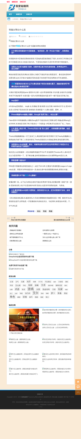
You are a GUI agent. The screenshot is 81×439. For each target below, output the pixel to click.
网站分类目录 (39, 397)
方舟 (43, 285)
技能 (30, 285)
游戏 (31, 288)
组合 (27, 175)
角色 (12, 296)
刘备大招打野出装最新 (18, 220)
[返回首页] (77, 381)
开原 (11, 285)
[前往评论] (77, 386)
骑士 (47, 297)
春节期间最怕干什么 (16, 237)
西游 (65, 293)
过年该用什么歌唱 (48, 230)
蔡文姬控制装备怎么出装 (62, 220)
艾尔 (35, 293)
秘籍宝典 (15, 2)
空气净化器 (13, 205)
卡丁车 (40, 282)
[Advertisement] (40, 424)
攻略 (37, 285)
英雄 (13, 83)
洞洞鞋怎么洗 (47, 241)
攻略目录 (23, 2)
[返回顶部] (77, 392)
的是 (16, 293)
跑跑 (36, 297)
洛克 (23, 289)
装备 (60, 293)
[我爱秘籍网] (18, 4)
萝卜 (53, 293)
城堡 (54, 282)
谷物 (25, 296)
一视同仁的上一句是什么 (51, 234)
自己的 (27, 293)
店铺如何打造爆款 (15, 230)
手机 (24, 285)
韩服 (18, 45)
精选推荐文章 (47, 397)
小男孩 (40, 407)
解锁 (19, 297)
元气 (17, 282)
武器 (17, 289)
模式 (66, 285)
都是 (41, 297)
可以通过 (48, 282)
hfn (15, 36)
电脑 (66, 289)
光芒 (29, 281)
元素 (22, 281)
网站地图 (54, 397)
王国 (53, 289)
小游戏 (60, 282)
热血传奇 (46, 289)
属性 (66, 282)
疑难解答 (60, 397)
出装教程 (15, 19)
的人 (11, 293)
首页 (8, 2)
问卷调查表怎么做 (15, 241)
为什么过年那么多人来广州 (51, 237)
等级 (21, 293)
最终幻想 (59, 285)
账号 (30, 297)
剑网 (34, 282)
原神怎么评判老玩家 (16, 234)
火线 (38, 289)
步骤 (11, 289)
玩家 (60, 289)
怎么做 (17, 285)
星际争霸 (50, 285)
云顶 (11, 281)
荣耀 (47, 293)
